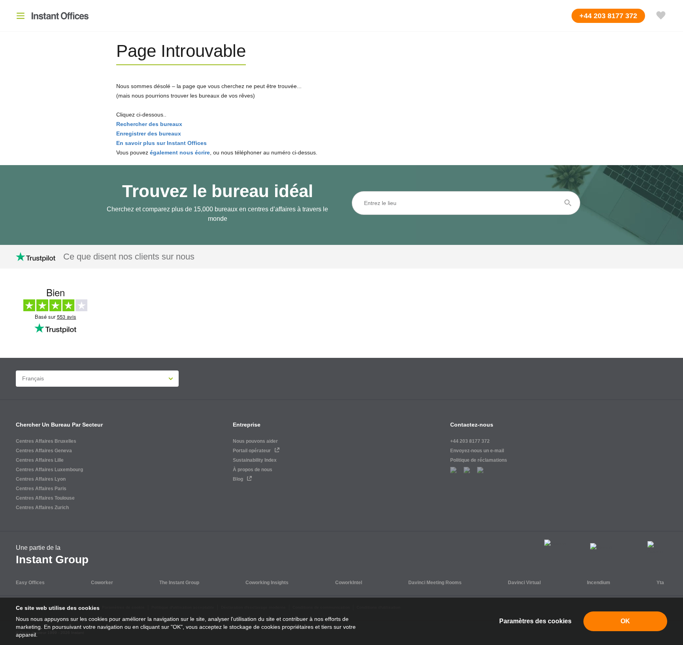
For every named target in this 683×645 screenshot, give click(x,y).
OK (625, 621)
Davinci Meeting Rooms (435, 582)
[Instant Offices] (60, 16)
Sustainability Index (255, 460)
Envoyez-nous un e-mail (477, 450)
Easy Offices (30, 582)
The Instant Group (179, 582)
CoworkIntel (348, 582)
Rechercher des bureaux (149, 124)
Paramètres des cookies (535, 621)
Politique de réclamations (478, 460)
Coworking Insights (267, 582)
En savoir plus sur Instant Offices (161, 143)
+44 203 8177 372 (470, 441)
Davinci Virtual (524, 582)
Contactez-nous (471, 424)
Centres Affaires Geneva (44, 450)
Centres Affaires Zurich (42, 507)
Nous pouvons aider (255, 441)
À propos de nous (252, 469)
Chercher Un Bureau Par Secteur (59, 424)
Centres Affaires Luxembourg (49, 469)
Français (33, 378)
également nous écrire (180, 152)
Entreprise (246, 424)
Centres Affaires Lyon (41, 479)
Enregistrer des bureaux (148, 133)
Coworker (102, 582)
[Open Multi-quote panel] (661, 15)
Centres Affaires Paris (41, 488)
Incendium (598, 582)
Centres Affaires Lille (40, 460)
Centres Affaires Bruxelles (46, 441)
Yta (660, 582)
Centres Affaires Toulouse (45, 498)
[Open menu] (21, 16)
